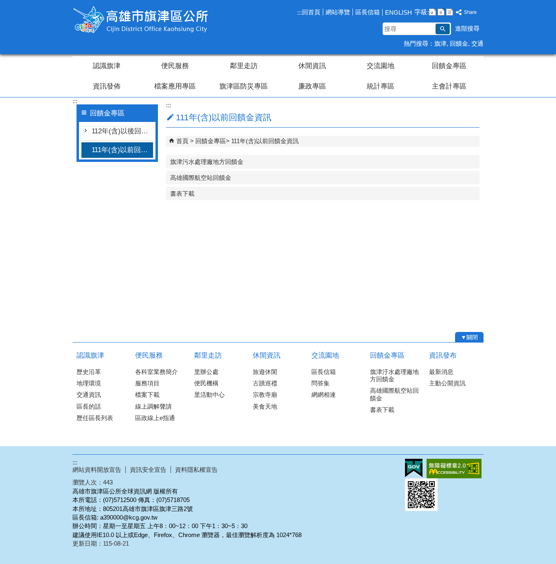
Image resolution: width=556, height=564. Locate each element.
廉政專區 (312, 86)
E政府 (413, 468)
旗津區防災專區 (243, 86)
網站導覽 (338, 12)
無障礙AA (454, 468)
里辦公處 (206, 371)
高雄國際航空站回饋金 (200, 177)
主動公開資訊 (447, 383)
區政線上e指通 (155, 417)
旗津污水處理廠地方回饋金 (206, 161)
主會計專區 (449, 86)
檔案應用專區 (175, 86)
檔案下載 (147, 394)
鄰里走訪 (244, 66)
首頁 (182, 140)
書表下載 (182, 193)
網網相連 (323, 394)
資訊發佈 (106, 86)
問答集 (320, 383)
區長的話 (89, 406)
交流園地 (380, 66)
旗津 (440, 43)
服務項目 (147, 383)
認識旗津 (106, 66)
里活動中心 (209, 394)
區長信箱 (367, 12)
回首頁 (311, 12)
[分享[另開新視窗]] (466, 12)
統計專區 (380, 86)
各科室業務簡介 (156, 371)
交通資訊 (89, 394)
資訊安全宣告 (148, 469)
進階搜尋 (467, 28)
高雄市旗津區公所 (141, 19)
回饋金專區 (449, 66)
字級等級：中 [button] (441, 12)
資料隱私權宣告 (196, 469)
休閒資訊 (312, 66)
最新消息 (441, 371)
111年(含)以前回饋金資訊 (122, 150)
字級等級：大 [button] (449, 12)
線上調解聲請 (153, 406)
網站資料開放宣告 (96, 469)
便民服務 (175, 66)
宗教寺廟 (265, 394)
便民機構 (206, 383)
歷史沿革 (89, 371)
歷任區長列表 (95, 417)
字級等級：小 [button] (432, 12)
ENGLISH (398, 12)
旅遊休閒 (265, 371)
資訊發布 (443, 355)
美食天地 (265, 406)
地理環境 (89, 383)
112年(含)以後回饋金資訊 (122, 131)
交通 (477, 43)
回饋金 (459, 43)
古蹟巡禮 (265, 383)
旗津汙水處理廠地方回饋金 (394, 375)
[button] (443, 29)
